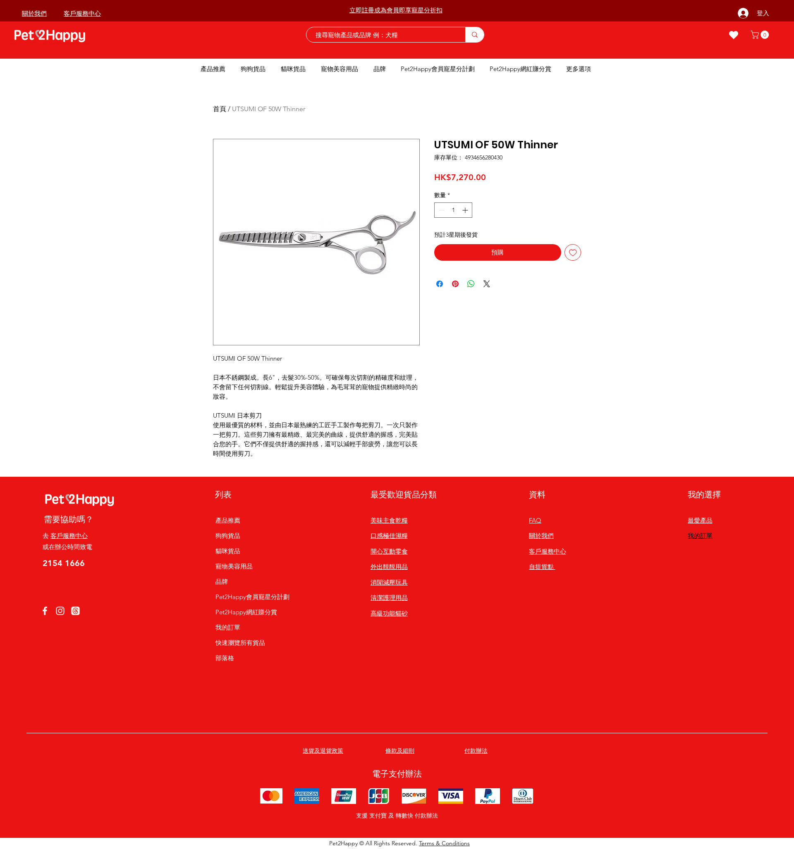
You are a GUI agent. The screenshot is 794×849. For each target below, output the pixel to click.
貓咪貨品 (227, 551)
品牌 (221, 581)
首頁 (219, 109)
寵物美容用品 (234, 566)
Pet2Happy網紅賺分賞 (246, 612)
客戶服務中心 (69, 536)
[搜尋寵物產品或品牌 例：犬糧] (474, 34)
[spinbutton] (453, 210)
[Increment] (466, 210)
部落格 (224, 658)
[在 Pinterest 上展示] (455, 284)
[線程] (75, 610)
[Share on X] (487, 284)
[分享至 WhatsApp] (471, 284)
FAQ (535, 520)
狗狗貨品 (227, 536)
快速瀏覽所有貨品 (240, 643)
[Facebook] (44, 610)
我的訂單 (227, 627)
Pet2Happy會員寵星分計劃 (246, 597)
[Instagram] (60, 610)
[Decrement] (440, 210)
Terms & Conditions (444, 843)
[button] (761, 35)
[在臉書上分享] (440, 284)
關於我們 (541, 536)
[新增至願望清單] (572, 252)
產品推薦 (227, 520)
